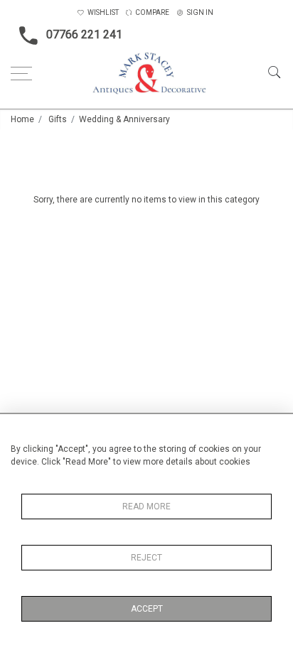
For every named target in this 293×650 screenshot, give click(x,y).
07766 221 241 (84, 34)
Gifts (57, 119)
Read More (146, 506)
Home (22, 119)
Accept (147, 609)
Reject (146, 558)
